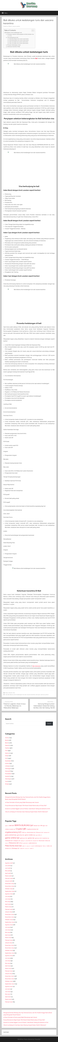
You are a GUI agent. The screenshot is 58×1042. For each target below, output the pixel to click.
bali (6, 694)
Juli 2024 (7, 927)
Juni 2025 (7, 899)
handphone (45, 838)
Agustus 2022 (9, 986)
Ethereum (39, 832)
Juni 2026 (7, 868)
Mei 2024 (7, 932)
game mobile (30, 835)
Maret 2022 (8, 999)
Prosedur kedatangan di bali (14, 45)
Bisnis (6, 692)
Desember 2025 (9, 883)
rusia (32, 846)
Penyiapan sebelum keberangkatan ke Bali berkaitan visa (20, 34)
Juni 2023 (7, 960)
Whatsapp (15, 848)
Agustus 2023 (9, 955)
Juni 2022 (7, 991)
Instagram (16, 840)
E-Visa (10, 35)
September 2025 (9, 891)
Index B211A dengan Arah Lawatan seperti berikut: (19, 38)
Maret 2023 (8, 968)
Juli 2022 (7, 989)
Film (6, 750)
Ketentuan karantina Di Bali (13, 46)
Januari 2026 (8, 881)
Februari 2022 (9, 1002)
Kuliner (7, 763)
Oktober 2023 (9, 950)
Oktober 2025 (9, 888)
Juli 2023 (7, 958)
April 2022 (7, 996)
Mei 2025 (7, 901)
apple (6, 825)
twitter (49, 846)
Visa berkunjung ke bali (12, 37)
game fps (20, 835)
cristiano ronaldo (10, 829)
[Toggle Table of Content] (32, 30)
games (31, 838)
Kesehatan (8, 761)
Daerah (10, 692)
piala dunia (33, 843)
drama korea (31, 832)
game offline (39, 835)
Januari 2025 (8, 912)
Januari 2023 (8, 973)
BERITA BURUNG (24, 825)
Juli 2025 (7, 896)
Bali (36, 58)
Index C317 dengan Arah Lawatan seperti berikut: (18, 43)
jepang (23, 840)
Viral (14, 692)
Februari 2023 (9, 971)
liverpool (35, 840)
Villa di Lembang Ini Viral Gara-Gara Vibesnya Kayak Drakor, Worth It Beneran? (26, 811)
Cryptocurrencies (32, 829)
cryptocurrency (13, 832)
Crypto (21, 829)
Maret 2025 (8, 906)
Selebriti (7, 776)
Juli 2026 (7, 865)
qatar (24, 846)
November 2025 (9, 886)
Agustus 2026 (9, 863)
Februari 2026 (9, 878)
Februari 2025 (9, 909)
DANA (24, 832)
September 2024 (9, 922)
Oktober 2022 (9, 981)
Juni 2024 (7, 930)
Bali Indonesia (36, 666)
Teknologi (8, 779)
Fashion (7, 748)
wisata (22, 848)
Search (49, 723)
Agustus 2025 (9, 894)
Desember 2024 (9, 914)
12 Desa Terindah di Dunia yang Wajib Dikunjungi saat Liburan (22, 802)
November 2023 (9, 948)
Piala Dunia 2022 (13, 846)
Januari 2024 (8, 942)
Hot (6, 758)
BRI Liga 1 (43, 825)
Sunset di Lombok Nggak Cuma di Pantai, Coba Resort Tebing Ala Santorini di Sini (27, 808)
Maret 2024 (8, 937)
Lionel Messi (28, 840)
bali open (38, 694)
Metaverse (14, 843)
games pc (38, 838)
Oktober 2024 (9, 919)
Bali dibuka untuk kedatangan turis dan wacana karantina (21, 694)
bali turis (43, 694)
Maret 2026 (8, 876)
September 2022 (9, 984)
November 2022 (9, 978)
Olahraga (7, 768)
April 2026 (8, 873)
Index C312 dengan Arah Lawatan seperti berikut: (18, 41)
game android (10, 835)
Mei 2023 (7, 963)
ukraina (8, 848)
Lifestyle (7, 766)
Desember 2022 (9, 976)
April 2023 (7, 966)
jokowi (46, 694)
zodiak (31, 848)
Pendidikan (8, 773)
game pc (23, 838)
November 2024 (9, 917)
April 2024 (7, 935)
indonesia (9, 840)
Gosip (6, 755)
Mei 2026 (7, 870)
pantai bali (25, 843)
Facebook (46, 832)
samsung (38, 846)
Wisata (7, 784)
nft (20, 843)
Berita (6, 740)
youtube (27, 848)
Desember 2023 (9, 945)
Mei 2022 (7, 994)
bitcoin (37, 825)
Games (7, 753)
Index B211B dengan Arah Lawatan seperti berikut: (19, 40)
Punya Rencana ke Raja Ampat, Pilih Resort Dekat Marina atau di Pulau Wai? (26, 805)
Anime (7, 737)
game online (12, 838)
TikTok (44, 846)
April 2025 (7, 904)
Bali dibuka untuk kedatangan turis (13, 32)
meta (6, 843)
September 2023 (9, 953)
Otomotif (7, 771)
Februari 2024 (9, 940)
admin (18, 26)
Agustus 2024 (9, 924)
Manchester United (44, 840)
